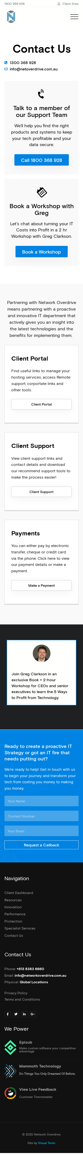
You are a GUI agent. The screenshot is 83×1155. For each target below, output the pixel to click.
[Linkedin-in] (24, 1014)
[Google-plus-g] (33, 1014)
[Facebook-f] (7, 1014)
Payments (25, 534)
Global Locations (34, 982)
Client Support (32, 446)
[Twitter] (16, 1014)
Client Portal (29, 359)
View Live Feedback (37, 1090)
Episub (25, 1042)
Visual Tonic (47, 1143)
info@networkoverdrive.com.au (40, 975)
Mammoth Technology (40, 1066)
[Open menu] (74, 16)
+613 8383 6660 (30, 969)
